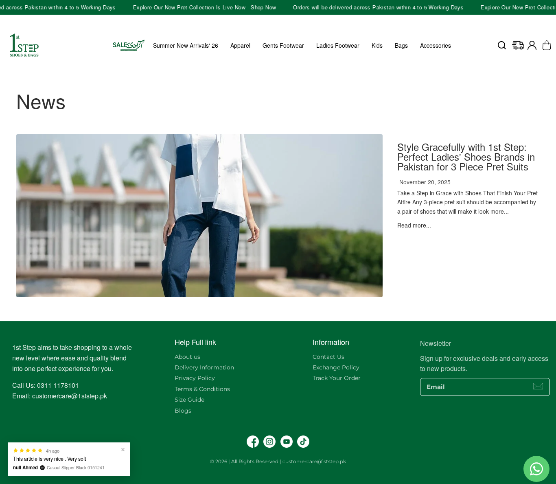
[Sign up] (538, 386)
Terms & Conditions (202, 389)
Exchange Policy (336, 367)
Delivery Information (204, 367)
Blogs (183, 410)
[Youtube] (286, 441)
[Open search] (502, 45)
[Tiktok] (303, 441)
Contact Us (328, 356)
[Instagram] (269, 441)
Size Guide (189, 399)
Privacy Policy (195, 378)
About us (187, 356)
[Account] (532, 45)
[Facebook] (253, 441)
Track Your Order (337, 378)
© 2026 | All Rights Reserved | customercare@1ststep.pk (278, 461)
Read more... (414, 225)
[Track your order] (518, 45)
